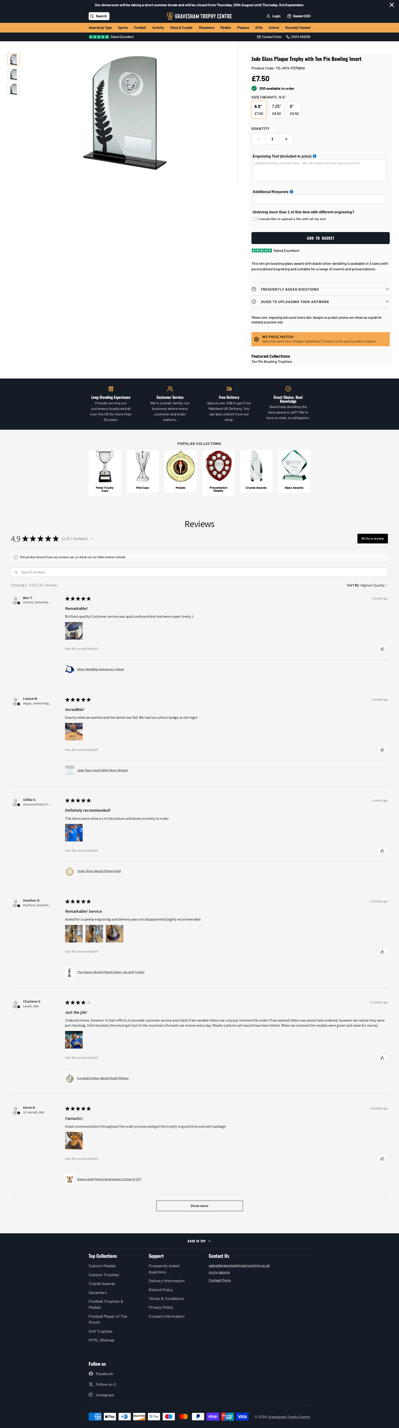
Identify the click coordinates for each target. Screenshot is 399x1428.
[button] (92, 538)
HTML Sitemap (101, 1339)
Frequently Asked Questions (164, 1268)
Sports (123, 28)
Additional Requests (270, 192)
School (274, 28)
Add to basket (320, 238)
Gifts (259, 28)
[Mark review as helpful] (382, 649)
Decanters (98, 1292)
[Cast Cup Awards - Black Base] (105, 473)
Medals (226, 28)
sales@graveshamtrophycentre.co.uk (239, 1265)
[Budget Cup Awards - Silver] (143, 471)
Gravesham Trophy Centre (289, 1416)
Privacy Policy (161, 1307)
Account (273, 16)
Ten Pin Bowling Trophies (271, 361)
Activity (158, 28)
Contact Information (167, 1316)
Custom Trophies (104, 1274)
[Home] (199, 16)
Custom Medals (102, 1265)
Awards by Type (100, 28)
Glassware (206, 28)
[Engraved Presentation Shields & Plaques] (218, 473)
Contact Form (220, 1280)
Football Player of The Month (108, 1319)
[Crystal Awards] (256, 471)
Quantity (260, 128)
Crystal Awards (102, 1283)
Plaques (243, 28)
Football (140, 28)
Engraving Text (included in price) (282, 156)
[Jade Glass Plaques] (294, 471)
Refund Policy (161, 1289)
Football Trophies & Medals (106, 1304)
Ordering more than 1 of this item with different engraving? (303, 212)
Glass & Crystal (181, 28)
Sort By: (353, 585)
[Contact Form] (269, 36)
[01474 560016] (298, 36)
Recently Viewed (297, 28)
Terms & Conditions (166, 1298)
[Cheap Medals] (180, 471)
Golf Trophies (100, 1331)
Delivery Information (167, 1280)
